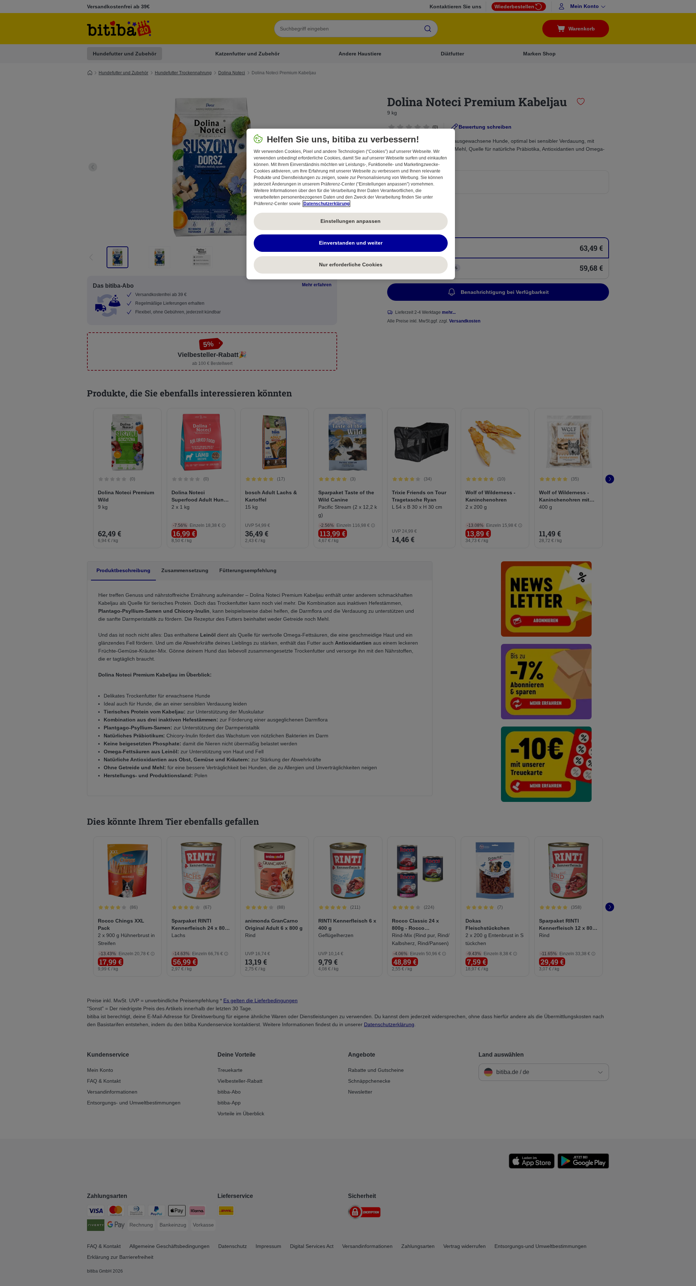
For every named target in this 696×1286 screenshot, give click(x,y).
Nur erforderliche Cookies (350, 264)
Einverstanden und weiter (350, 243)
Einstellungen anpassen (350, 221)
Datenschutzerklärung (326, 203)
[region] (350, 204)
